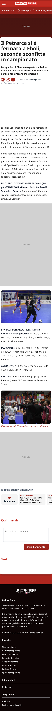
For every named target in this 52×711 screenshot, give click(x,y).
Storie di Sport (9, 647)
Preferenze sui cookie (12, 705)
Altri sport (26, 10)
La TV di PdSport (9, 665)
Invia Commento (36, 546)
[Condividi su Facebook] (8, 79)
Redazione (7, 687)
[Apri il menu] (4, 3)
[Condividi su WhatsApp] (3, 79)
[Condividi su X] (13, 79)
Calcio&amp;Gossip (11, 650)
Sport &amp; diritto (11, 672)
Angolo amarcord (10, 661)
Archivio (6, 701)
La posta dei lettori (11, 658)
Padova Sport (9, 10)
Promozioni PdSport (11, 654)
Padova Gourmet (10, 669)
